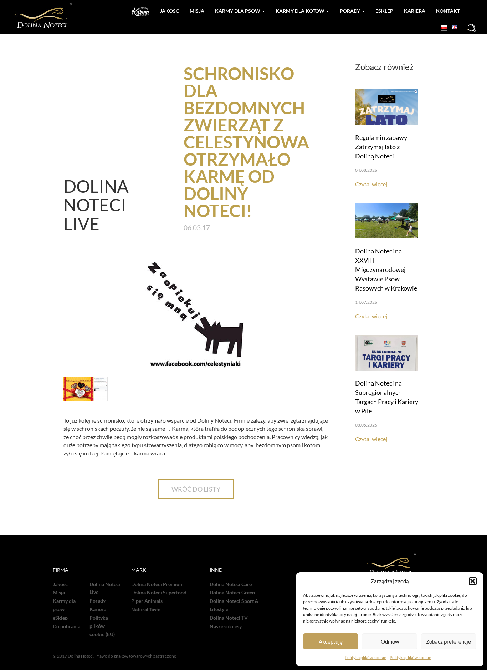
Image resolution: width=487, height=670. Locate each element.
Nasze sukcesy (226, 626)
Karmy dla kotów (300, 11)
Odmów (390, 641)
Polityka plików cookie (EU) (102, 626)
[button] (472, 581)
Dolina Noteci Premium (157, 584)
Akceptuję (331, 641)
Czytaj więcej (371, 184)
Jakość (169, 11)
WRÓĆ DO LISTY (195, 489)
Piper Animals (147, 601)
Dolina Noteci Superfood (158, 592)
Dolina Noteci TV (229, 618)
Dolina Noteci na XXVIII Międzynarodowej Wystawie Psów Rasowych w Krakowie (386, 269)
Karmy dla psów (238, 11)
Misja (197, 11)
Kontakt (448, 11)
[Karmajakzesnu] (140, 12)
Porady (350, 11)
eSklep (60, 618)
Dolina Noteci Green (232, 592)
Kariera (414, 11)
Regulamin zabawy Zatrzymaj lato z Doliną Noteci (381, 147)
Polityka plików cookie (365, 657)
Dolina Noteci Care (231, 584)
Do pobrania (66, 626)
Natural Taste (145, 610)
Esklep (384, 11)
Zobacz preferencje (448, 641)
